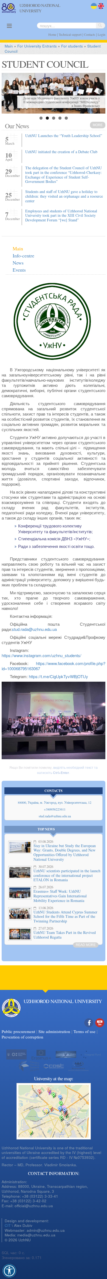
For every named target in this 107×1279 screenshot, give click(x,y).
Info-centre (23, 255)
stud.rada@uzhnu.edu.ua (55, 816)
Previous (6, 92)
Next (101, 92)
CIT (8, 1225)
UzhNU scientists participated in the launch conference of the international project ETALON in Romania (66, 875)
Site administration (54, 1031)
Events (19, 269)
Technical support (70, 34)
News (18, 262)
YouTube (99, 1028)
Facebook (88, 1028)
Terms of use (84, 1031)
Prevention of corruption (22, 1037)
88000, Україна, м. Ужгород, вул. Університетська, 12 (54, 802)
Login (101, 34)
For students (72, 46)
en (100, 9)
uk (93, 9)
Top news (46, 829)
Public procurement (18, 1031)
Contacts (89, 34)
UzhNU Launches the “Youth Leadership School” (63, 135)
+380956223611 (55, 809)
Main (9, 46)
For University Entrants (37, 46)
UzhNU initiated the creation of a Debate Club (61, 151)
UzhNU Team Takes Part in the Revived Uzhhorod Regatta (64, 935)
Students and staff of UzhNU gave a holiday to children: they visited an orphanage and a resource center (64, 196)
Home (52, 34)
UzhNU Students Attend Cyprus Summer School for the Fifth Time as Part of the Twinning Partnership (65, 916)
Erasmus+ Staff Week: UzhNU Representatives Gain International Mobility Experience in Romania (60, 896)
